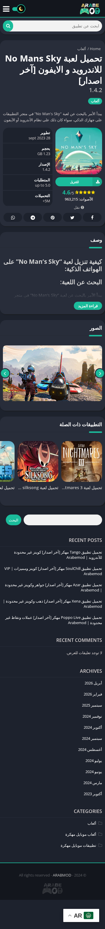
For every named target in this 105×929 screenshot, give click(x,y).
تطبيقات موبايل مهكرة (78, 845)
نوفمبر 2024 (92, 716)
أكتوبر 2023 (93, 793)
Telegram (32, 217)
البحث (13, 520)
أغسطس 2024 (90, 749)
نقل (77, 207)
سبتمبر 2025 (92, 705)
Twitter (72, 217)
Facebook (92, 217)
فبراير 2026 (93, 694)
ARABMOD (62, 875)
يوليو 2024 (93, 760)
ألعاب (81, 48)
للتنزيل (74, 182)
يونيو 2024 (93, 771)
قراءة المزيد (88, 305)
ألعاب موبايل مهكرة (80, 834)
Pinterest (52, 217)
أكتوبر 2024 (93, 727)
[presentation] (100, 373)
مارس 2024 (92, 782)
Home (95, 48)
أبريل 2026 (93, 683)
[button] (8, 25)
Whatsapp (13, 217)
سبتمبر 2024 (92, 738)
